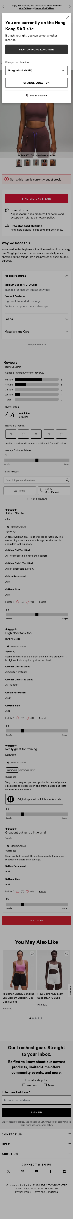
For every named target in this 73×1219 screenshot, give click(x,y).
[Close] (67, 17)
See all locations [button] (38, 95)
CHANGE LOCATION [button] (36, 82)
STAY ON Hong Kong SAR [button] (36, 49)
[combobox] (36, 70)
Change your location (17, 62)
